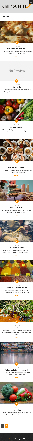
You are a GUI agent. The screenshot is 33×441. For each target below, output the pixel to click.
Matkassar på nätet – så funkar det (17, 370)
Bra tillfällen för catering (16, 167)
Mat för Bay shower (17, 207)
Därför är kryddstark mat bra (17, 288)
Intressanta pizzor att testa (16, 49)
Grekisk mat (17, 328)
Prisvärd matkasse (16, 127)
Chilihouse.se (11, 439)
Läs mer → (17, 56)
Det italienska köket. (17, 248)
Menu (31, 2)
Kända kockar (17, 87)
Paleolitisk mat (17, 410)
